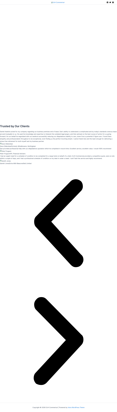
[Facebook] (107, 2)
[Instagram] (113, 2)
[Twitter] (110, 2)
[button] (58, 223)
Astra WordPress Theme (76, 407)
